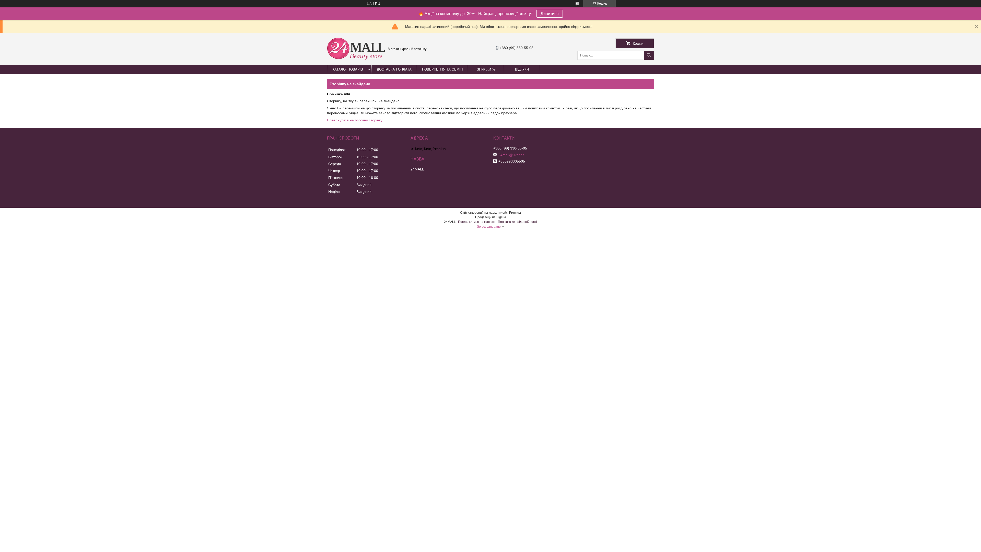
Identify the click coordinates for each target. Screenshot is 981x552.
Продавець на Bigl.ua (490, 217)
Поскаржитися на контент (477, 222)
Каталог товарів (347, 69)
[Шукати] (649, 55)
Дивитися (550, 14)
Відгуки (522, 69)
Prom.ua (515, 212)
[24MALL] (356, 59)
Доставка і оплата (394, 69)
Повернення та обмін (442, 69)
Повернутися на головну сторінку (354, 120)
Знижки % (486, 69)
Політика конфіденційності (517, 222)
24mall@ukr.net (511, 155)
